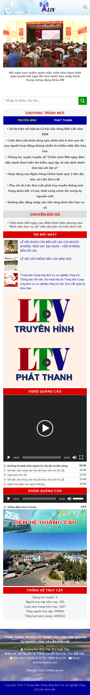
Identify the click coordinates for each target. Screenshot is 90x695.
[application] (45, 428)
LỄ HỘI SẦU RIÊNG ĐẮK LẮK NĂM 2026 (45, 258)
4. (34, 479)
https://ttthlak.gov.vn (50, 670)
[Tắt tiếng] (74, 457)
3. (15, 475)
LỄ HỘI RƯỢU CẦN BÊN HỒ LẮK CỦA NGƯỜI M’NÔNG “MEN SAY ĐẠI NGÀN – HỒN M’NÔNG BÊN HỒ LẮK (50, 246)
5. (24, 484)
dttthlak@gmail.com (45, 662)
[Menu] (7, 7)
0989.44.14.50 (57, 658)
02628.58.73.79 (36, 658)
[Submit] (82, 101)
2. (34, 470)
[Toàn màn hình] (81, 457)
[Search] (85, 7)
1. (36, 465)
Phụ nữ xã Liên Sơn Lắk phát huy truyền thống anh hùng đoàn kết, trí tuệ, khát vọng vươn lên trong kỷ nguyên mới (45, 191)
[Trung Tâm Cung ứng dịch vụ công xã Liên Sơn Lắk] (45, 7)
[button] (45, 428)
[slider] (79, 498)
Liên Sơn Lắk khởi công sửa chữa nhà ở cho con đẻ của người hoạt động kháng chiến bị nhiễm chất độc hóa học (45, 146)
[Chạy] (9, 457)
